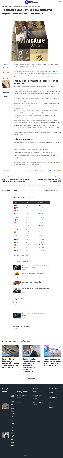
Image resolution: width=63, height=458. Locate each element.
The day (15, 302)
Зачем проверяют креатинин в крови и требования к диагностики (52, 362)
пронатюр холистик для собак (52, 73)
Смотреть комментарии (50, 190)
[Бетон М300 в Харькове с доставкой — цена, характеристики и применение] (10, 351)
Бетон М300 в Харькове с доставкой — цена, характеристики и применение (10, 363)
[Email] (8, 72)
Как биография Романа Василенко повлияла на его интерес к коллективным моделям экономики (31, 365)
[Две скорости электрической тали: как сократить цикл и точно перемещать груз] (17, 275)
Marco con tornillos (22, 400)
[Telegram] (54, 171)
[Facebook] (3, 67)
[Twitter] (8, 67)
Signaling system (38, 402)
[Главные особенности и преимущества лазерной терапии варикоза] (6, 84)
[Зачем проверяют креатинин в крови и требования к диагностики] (52, 351)
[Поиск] (59, 2)
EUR (20, 255)
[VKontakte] (50, 171)
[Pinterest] (3, 72)
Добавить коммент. (10, 17)
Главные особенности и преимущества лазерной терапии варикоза (5, 93)
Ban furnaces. (17, 321)
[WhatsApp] (45, 171)
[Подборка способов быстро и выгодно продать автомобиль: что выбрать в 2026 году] (17, 290)
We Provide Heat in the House (21, 326)
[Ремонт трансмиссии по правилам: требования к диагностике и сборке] (17, 267)
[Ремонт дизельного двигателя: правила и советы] (17, 315)
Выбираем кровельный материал (22, 307)
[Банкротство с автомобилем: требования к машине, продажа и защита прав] (17, 283)
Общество (5, 355)
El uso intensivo (21, 395)
